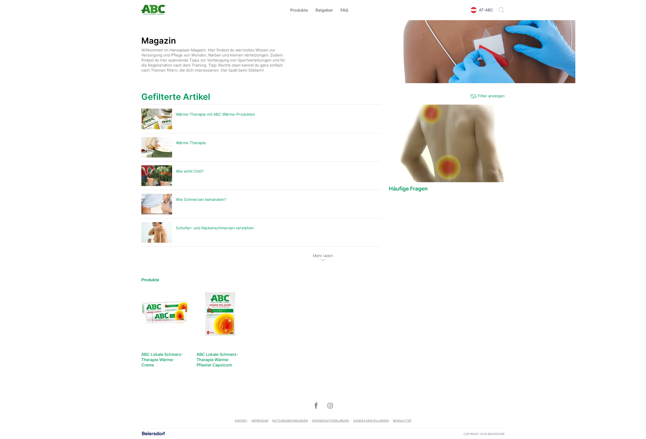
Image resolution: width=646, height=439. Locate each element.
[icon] (315, 405)
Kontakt (241, 420)
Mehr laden (323, 255)
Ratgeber (324, 10)
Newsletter (402, 420)
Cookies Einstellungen (371, 420)
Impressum (260, 420)
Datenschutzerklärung (330, 420)
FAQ (344, 10)
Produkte (299, 10)
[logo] (153, 10)
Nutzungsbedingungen (290, 420)
